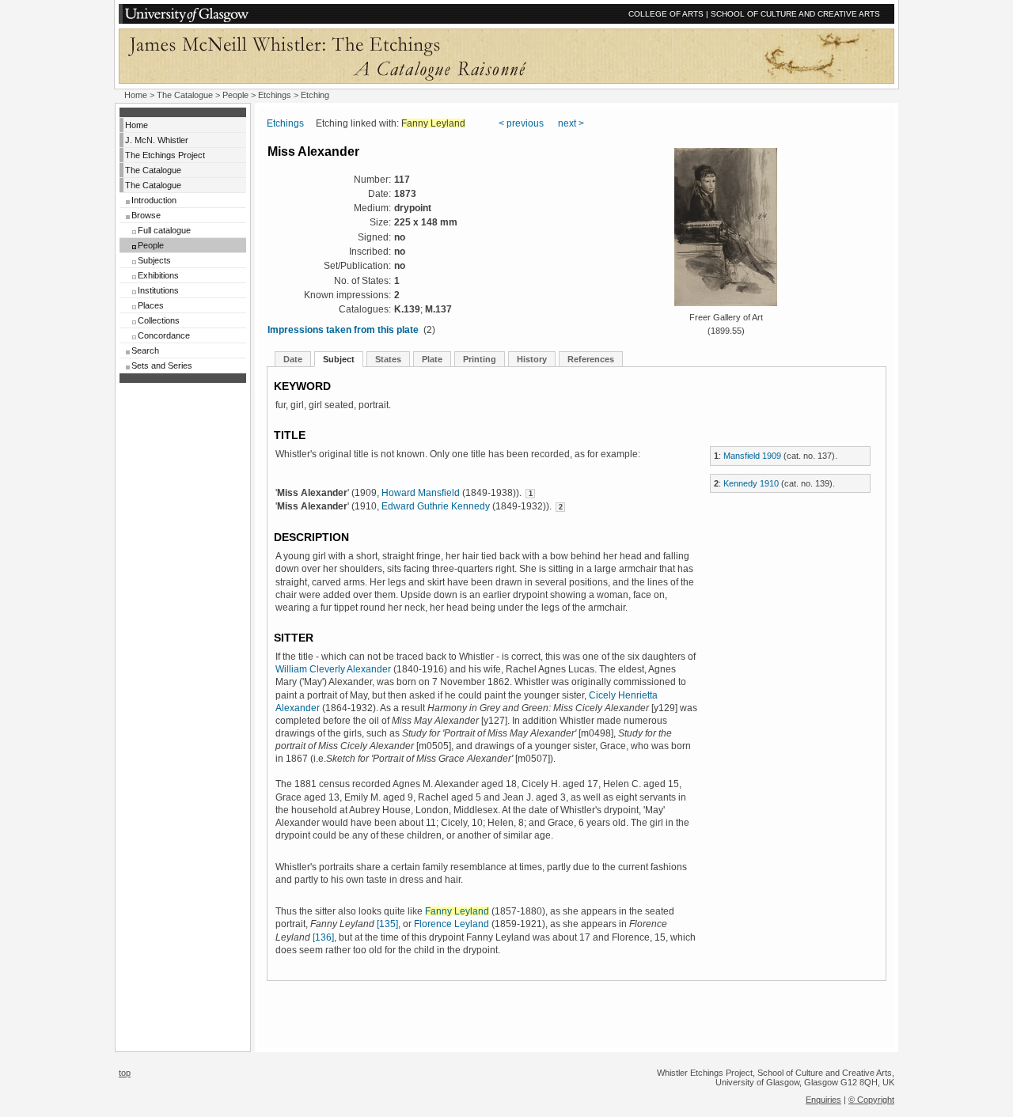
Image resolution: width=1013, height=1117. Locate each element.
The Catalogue (185, 95)
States (388, 359)
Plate (432, 359)
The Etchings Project (165, 155)
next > (571, 123)
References (590, 359)
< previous (521, 123)
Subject (339, 359)
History (532, 359)
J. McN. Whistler (156, 140)
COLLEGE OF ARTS (666, 13)
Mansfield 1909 (752, 455)
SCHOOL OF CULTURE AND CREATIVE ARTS (795, 13)
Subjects (154, 260)
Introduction (153, 200)
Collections (159, 320)
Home (135, 95)
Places (151, 305)
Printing (479, 359)
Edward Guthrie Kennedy (435, 506)
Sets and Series (161, 365)
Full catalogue (164, 230)
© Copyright (871, 1099)
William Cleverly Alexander (333, 669)
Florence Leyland (451, 924)
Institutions (158, 290)
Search (145, 350)
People (235, 95)
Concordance (164, 335)
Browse (146, 215)
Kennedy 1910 (751, 483)
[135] (387, 924)
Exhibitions (158, 275)
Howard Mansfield (420, 493)
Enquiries (823, 1099)
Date (292, 359)
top (125, 1072)
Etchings (274, 95)
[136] (323, 937)
